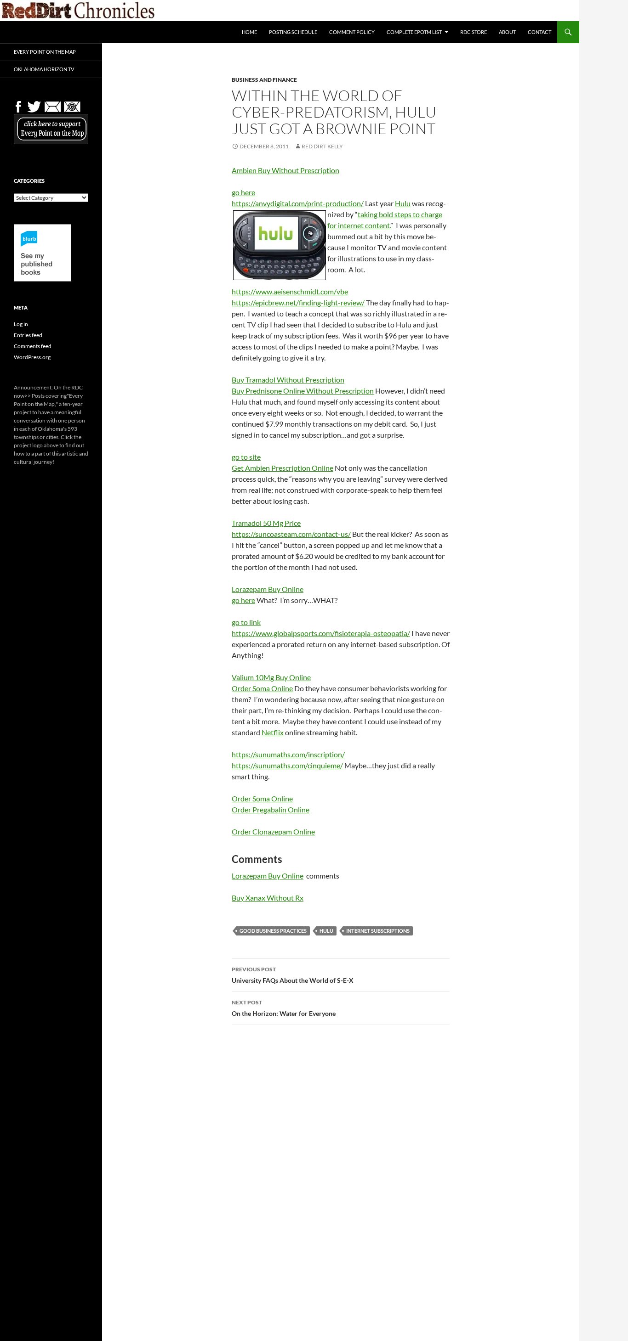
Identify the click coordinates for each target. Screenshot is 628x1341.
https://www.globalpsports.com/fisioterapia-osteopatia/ (321, 633)
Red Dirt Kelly (322, 146)
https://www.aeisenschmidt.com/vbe (290, 291)
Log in (21, 324)
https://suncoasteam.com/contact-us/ (291, 534)
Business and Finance (264, 79)
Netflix (273, 732)
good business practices (273, 931)
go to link (246, 622)
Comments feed (32, 346)
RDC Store (473, 32)
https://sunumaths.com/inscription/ (288, 754)
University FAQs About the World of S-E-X (293, 975)
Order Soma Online (262, 688)
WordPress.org (32, 357)
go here (243, 192)
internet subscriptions (378, 931)
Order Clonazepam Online (273, 831)
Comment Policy (352, 32)
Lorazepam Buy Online (267, 589)
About (507, 32)
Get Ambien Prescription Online (282, 467)
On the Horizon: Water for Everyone (284, 1008)
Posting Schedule (293, 32)
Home (249, 32)
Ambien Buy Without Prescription (285, 170)
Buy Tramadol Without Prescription (288, 379)
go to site (246, 456)
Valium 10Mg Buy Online (271, 677)
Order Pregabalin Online (270, 809)
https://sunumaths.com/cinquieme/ (287, 765)
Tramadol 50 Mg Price (266, 522)
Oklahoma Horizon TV (44, 69)
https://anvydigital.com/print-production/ (298, 203)
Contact (539, 32)
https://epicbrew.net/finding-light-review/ (298, 302)
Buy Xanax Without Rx (267, 897)
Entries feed (28, 335)
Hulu (403, 203)
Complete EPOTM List (414, 32)
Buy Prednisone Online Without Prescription (303, 390)
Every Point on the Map (45, 52)
